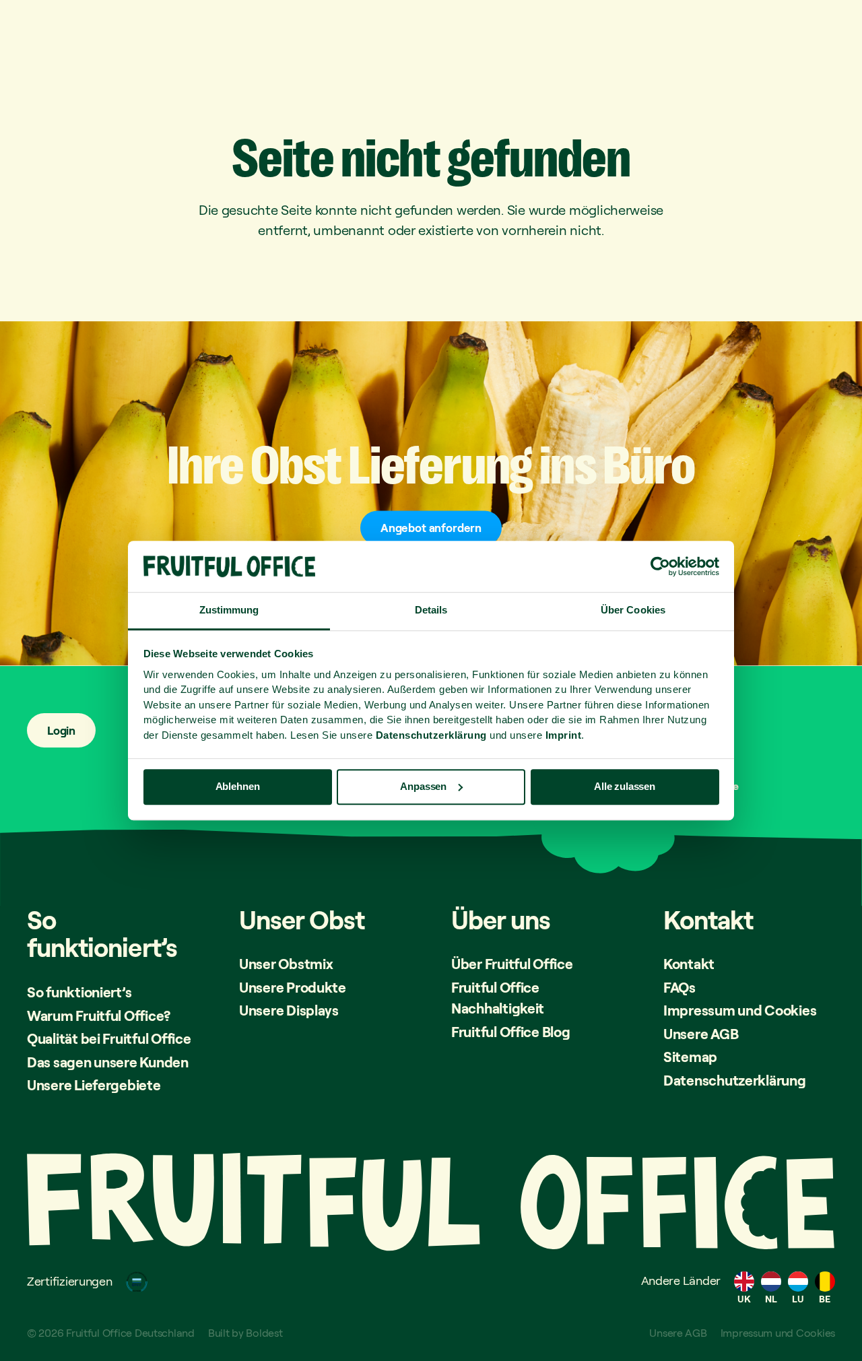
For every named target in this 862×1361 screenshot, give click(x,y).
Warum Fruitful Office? (98, 1015)
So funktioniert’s (79, 992)
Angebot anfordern (431, 528)
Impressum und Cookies (739, 1010)
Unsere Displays (289, 1010)
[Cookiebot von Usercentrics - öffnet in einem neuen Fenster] (660, 566)
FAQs (679, 987)
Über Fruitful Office (512, 963)
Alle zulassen (624, 786)
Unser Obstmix (286, 963)
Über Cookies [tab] (633, 610)
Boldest (264, 1332)
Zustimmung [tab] (229, 610)
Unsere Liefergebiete (94, 1085)
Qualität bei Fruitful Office (109, 1038)
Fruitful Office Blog (510, 1031)
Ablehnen (238, 786)
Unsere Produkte (292, 987)
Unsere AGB (700, 1033)
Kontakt (689, 963)
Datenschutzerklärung (734, 1080)
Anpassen (423, 786)
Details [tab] (431, 610)
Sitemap (690, 1056)
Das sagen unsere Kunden (108, 1062)
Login (61, 730)
